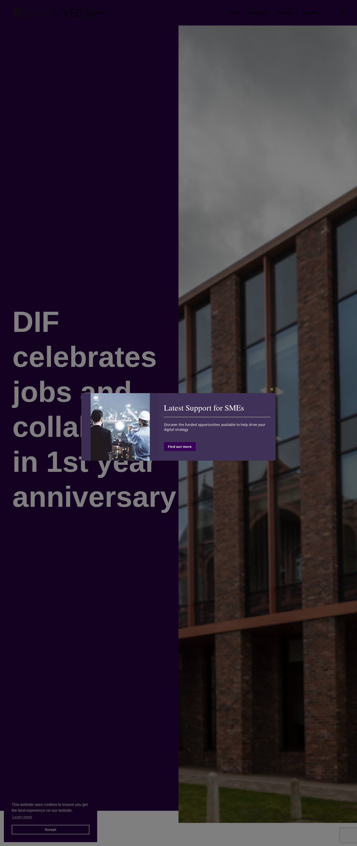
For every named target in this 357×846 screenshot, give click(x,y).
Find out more (180, 446)
